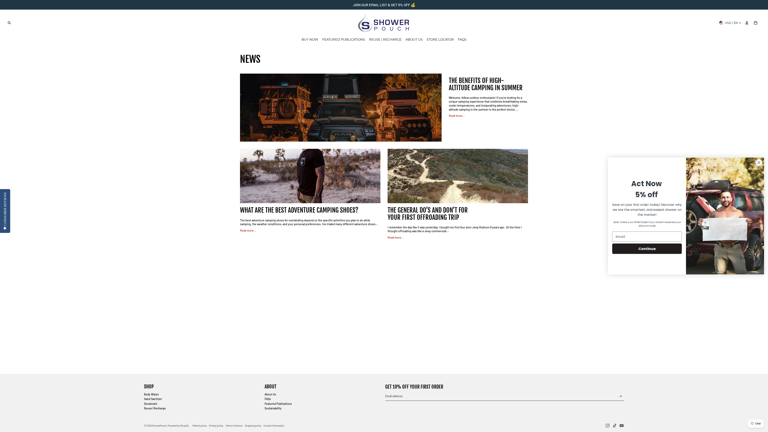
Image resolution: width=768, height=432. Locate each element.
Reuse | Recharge (155, 408)
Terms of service (234, 425)
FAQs (268, 399)
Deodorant (150, 403)
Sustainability (273, 408)
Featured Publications (278, 403)
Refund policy (200, 425)
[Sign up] (620, 396)
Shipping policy (253, 425)
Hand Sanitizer (153, 399)
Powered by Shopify (178, 425)
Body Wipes (151, 394)
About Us (270, 394)
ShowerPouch (159, 425)
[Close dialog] (758, 162)
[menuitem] (310, 39)
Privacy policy (216, 425)
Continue (647, 248)
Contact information (273, 425)
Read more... (457, 115)
